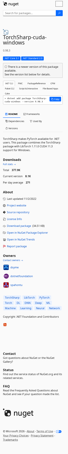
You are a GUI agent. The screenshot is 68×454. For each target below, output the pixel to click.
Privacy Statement (42, 435)
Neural (40, 308)
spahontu (16, 285)
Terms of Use (44, 431)
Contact (9, 353)
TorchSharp (12, 297)
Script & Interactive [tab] (28, 88)
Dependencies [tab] (16, 121)
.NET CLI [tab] (9, 83)
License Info (14, 219)
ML (48, 303)
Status (8, 370)
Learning (25, 308)
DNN (28, 303)
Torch (8, 303)
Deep (38, 303)
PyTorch (44, 297)
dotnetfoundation (21, 276)
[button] (55, 99)
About (30, 431)
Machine (10, 308)
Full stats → (9, 164)
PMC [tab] (20, 83)
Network (54, 308)
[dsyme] (6, 267)
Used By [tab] (37, 121)
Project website (16, 205)
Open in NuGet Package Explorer (27, 232)
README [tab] (13, 114)
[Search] (59, 13)
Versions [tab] (13, 128)
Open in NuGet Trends (21, 239)
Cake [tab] (7, 93)
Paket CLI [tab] (9, 88)
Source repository (18, 212)
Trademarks (10, 440)
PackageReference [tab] (37, 83)
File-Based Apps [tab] (50, 88)
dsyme (14, 267)
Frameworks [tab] (33, 114)
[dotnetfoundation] (6, 276)
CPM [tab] (53, 83)
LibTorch (29, 297)
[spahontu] (6, 285)
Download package (19, 226)
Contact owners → (13, 260)
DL (18, 303)
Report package (17, 246)
